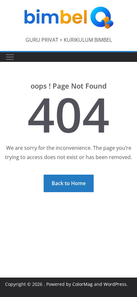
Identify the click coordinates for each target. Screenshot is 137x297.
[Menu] (10, 57)
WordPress (115, 284)
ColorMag (82, 284)
